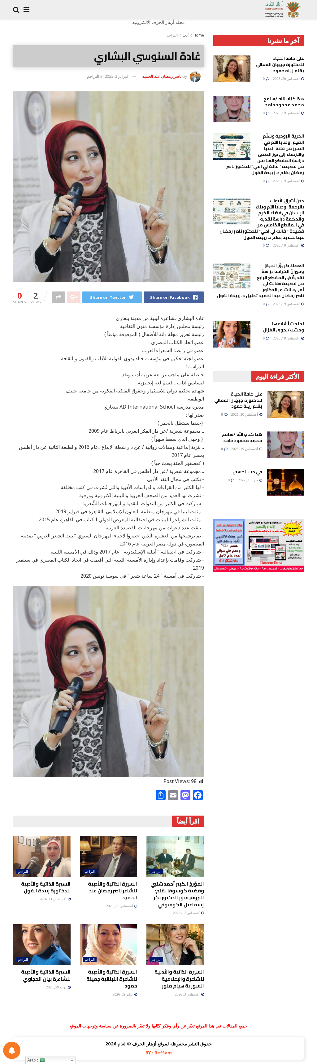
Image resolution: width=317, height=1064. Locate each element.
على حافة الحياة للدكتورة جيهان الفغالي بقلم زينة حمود (280, 64)
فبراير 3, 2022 (116, 76)
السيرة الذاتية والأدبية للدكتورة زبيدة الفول (45, 887)
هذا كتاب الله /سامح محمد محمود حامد (283, 102)
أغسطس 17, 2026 (187, 912)
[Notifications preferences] (11, 1050)
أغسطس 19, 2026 (287, 113)
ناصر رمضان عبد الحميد (162, 76)
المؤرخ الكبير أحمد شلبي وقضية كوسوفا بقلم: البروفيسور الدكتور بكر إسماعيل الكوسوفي (177, 894)
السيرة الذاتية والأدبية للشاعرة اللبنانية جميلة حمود (111, 978)
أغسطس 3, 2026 (188, 994)
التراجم (172, 35)
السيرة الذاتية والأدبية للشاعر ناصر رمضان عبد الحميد (112, 890)
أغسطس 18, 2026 (287, 338)
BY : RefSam (158, 1053)
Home (198, 35)
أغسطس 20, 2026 (287, 78)
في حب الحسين (247, 472)
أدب (186, 35)
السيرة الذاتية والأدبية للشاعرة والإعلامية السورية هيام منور (179, 978)
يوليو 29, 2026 (123, 994)
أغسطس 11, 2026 (120, 906)
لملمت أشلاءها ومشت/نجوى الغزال (283, 327)
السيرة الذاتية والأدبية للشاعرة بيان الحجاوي (45, 975)
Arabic (33, 1060)
